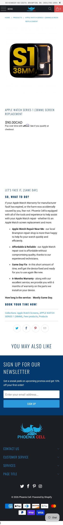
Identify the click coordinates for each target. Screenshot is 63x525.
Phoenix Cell (25, 497)
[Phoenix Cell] (31, 8)
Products (43, 316)
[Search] (50, 8)
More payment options (31, 173)
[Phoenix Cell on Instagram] (40, 486)
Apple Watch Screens (27, 313)
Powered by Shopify (42, 497)
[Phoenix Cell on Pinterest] (34, 486)
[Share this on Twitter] (17, 328)
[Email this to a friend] (45, 328)
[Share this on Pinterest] (36, 328)
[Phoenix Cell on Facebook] (28, 486)
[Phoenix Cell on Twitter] (22, 486)
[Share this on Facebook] (26, 328)
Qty (7, 139)
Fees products (31, 316)
